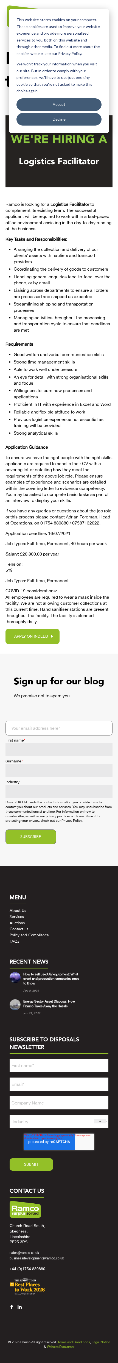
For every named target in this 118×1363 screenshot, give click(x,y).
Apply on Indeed (31, 636)
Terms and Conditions (74, 1342)
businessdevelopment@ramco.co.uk (37, 1258)
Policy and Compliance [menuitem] (29, 935)
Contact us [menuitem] (19, 929)
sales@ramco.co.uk (24, 1253)
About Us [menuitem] (18, 910)
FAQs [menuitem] (14, 941)
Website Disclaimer (60, 1347)
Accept (59, 104)
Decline (59, 119)
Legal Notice (101, 1342)
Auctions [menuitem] (17, 923)
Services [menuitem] (17, 916)
